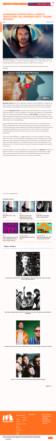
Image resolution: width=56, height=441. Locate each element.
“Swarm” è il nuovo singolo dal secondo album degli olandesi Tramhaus (28, 379)
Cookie (24, 423)
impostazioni (8, 439)
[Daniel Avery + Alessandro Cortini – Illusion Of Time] (44, 206)
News (17, 419)
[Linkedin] (1, 27)
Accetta (50, 437)
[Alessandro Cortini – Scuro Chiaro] (10, 206)
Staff (23, 415)
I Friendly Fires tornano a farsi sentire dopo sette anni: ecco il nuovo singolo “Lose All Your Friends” (28, 346)
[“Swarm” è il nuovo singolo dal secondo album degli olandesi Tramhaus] (28, 365)
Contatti (24, 417)
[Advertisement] (28, 400)
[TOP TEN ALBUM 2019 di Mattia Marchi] (27, 228)
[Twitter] (1, 25)
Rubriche (18, 423)
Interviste (18, 430)
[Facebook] (1, 23)
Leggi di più (48, 386)
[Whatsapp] (1, 29)
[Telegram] (1, 31)
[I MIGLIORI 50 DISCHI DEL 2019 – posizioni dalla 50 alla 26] (44, 228)
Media (18, 421)
